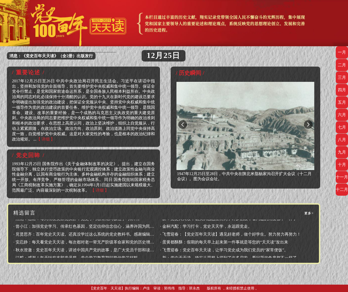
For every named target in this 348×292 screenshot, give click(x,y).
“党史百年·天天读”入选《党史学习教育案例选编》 (54, 56)
